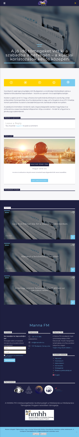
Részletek (43, 434)
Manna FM (40, 325)
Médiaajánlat (59, 368)
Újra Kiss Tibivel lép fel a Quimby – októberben (40, 224)
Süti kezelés (59, 366)
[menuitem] (64, 375)
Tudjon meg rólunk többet (62, 348)
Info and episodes (39, 180)
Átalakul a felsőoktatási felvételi (40, 256)
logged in (19, 126)
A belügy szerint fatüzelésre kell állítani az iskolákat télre (40, 289)
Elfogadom (36, 434)
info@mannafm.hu (38, 342)
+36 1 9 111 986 (36, 337)
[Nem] (77, 432)
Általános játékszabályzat (63, 370)
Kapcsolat (58, 358)
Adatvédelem (59, 363)
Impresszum (59, 361)
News (39, 46)
